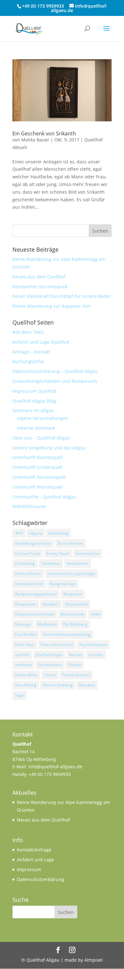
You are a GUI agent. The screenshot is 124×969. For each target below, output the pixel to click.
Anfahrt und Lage (35, 860)
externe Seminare (36, 428)
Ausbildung (58, 533)
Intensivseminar (29, 583)
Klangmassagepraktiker (36, 594)
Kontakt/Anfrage (34, 850)
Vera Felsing (26, 685)
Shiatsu (74, 664)
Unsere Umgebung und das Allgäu (49, 448)
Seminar (95, 654)
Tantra (50, 675)
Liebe (95, 614)
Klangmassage (63, 583)
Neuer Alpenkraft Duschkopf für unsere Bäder (61, 296)
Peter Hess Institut (57, 644)
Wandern (87, 685)
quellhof (22, 654)
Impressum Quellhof (34, 391)
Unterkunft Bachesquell (37, 457)
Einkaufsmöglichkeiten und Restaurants (54, 381)
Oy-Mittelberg (75, 624)
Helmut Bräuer (28, 573)
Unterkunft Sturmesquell (38, 477)
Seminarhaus (50, 664)
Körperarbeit (76, 604)
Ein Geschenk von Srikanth (44, 133)
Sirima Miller (26, 675)
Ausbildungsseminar (33, 543)
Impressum (29, 869)
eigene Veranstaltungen (42, 418)
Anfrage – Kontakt (31, 352)
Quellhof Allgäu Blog (34, 401)
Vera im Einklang (57, 685)
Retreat (75, 654)
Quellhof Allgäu (49, 654)
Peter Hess (24, 644)
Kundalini (51, 604)
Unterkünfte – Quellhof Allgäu (44, 497)
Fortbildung (25, 563)
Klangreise (72, 594)
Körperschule (72, 614)
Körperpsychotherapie (34, 614)
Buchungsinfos (28, 361)
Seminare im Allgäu (33, 410)
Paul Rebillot (26, 634)
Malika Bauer (35, 140)
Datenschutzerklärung (40, 879)
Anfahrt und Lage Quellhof (40, 342)
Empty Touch (57, 553)
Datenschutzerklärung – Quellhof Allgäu (55, 371)
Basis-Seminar (70, 543)
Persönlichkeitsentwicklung (67, 634)
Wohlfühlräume (29, 506)
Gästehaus (50, 563)
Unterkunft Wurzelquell (37, 487)
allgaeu (35, 533)
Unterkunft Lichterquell (37, 467)
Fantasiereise (88, 553)
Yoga (19, 695)
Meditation (47, 624)
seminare (23, 664)
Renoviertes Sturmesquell (39, 287)
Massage (23, 624)
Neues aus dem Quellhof (38, 277)
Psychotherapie (93, 644)
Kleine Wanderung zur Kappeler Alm (51, 306)
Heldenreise (77, 563)
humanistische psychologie (71, 573)
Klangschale (25, 604)
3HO (19, 533)
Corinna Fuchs (27, 553)
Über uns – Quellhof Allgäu (41, 438)
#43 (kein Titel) (28, 332)
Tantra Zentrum (76, 675)
